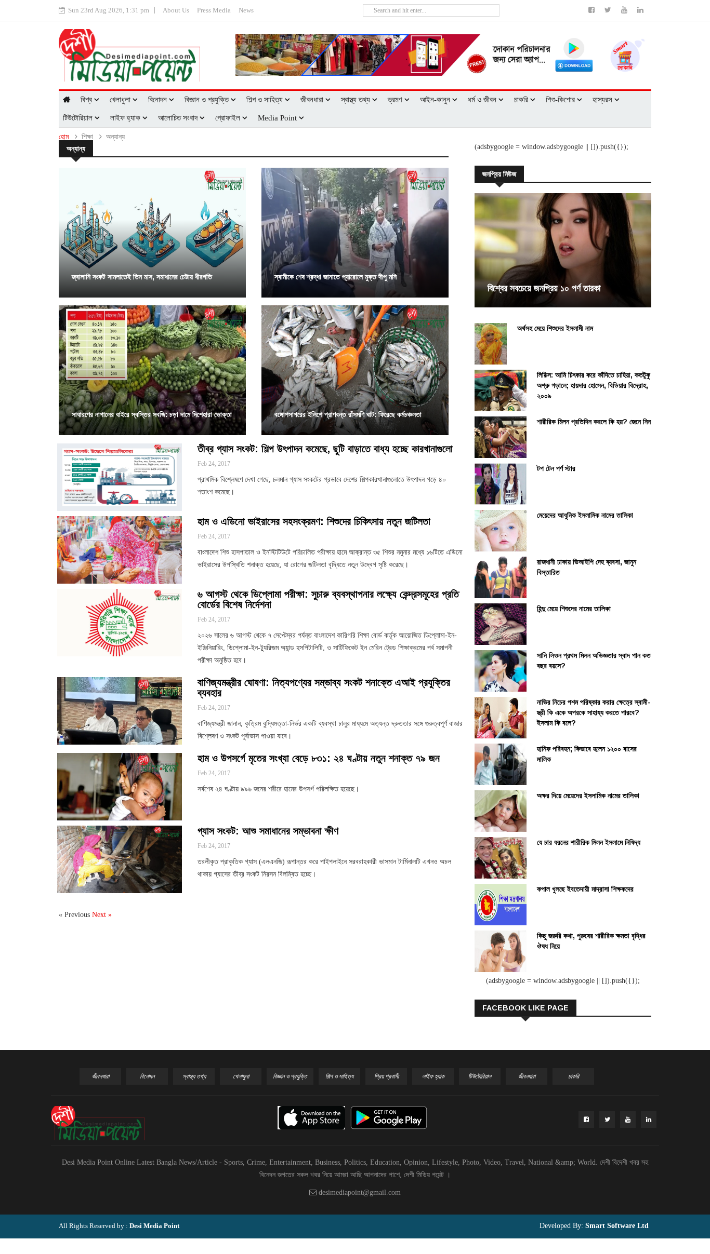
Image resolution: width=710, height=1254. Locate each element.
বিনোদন (158, 100)
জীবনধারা (312, 100)
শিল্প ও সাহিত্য (265, 100)
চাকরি (522, 100)
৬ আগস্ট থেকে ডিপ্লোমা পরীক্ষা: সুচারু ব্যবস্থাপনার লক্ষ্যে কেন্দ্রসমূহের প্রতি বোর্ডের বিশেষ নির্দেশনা (328, 599)
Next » (102, 915)
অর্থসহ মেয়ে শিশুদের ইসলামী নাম (555, 328)
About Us (176, 10)
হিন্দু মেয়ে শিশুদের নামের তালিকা (574, 608)
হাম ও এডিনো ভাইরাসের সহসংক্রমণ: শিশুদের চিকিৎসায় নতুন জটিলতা (314, 521)
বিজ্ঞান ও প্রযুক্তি (208, 100)
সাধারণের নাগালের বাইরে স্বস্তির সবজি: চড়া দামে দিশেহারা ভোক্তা (152, 414)
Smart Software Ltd (616, 1226)
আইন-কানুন (436, 100)
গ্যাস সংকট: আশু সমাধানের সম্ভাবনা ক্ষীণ (268, 831)
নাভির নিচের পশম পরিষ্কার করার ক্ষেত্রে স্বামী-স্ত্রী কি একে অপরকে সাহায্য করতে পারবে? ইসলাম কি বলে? (594, 712)
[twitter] (608, 10)
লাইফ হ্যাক (126, 118)
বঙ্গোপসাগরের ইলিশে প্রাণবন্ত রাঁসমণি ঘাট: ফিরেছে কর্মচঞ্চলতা (348, 414)
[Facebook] (592, 10)
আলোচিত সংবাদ (179, 118)
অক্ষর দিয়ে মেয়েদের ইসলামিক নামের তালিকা (588, 795)
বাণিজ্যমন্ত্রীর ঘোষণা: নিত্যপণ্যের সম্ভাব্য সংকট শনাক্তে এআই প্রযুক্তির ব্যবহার (324, 687)
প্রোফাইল (228, 118)
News (246, 10)
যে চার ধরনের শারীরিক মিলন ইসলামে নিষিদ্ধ (588, 842)
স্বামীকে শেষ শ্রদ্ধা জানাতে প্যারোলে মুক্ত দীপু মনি (335, 277)
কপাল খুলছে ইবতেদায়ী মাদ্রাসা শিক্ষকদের (585, 889)
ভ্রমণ (396, 100)
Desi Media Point (154, 1226)
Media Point (278, 118)
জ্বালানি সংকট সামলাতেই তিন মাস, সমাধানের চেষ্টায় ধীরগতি (142, 277)
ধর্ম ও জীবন (483, 100)
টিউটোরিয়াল (79, 118)
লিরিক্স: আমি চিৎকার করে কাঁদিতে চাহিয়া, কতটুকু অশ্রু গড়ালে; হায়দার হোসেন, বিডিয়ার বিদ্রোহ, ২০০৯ (593, 385)
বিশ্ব (87, 100)
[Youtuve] (625, 10)
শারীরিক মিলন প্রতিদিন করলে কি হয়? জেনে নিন (594, 421)
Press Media (214, 10)
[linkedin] (640, 10)
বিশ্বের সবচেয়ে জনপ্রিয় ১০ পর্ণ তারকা (544, 288)
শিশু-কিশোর (561, 100)
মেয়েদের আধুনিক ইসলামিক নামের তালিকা (585, 515)
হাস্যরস (603, 100)
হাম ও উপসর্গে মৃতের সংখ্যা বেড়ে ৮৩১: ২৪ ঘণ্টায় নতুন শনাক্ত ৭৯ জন (319, 758)
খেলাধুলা (121, 100)
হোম (64, 137)
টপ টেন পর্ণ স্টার (556, 468)
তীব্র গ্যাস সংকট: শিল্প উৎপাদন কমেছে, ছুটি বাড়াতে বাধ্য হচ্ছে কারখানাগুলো (325, 448)
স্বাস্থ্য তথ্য (356, 100)
